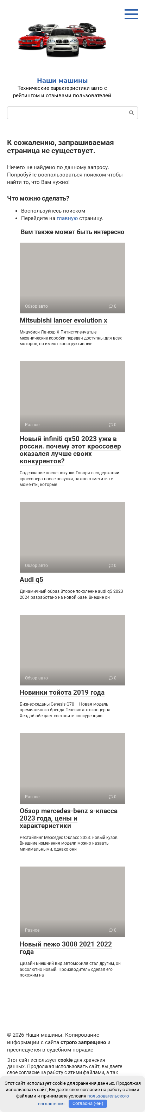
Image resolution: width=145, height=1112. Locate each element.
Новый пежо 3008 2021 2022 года (66, 948)
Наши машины (62, 81)
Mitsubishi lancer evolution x (63, 320)
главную (67, 218)
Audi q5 (31, 579)
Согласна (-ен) (87, 1103)
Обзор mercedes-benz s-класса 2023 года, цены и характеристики (69, 818)
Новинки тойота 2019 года (62, 692)
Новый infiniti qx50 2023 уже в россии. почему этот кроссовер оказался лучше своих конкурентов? (70, 450)
